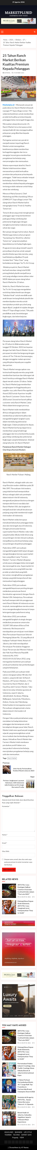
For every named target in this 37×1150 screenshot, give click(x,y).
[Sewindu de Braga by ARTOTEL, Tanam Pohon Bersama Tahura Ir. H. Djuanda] (9, 1102)
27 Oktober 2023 (18, 73)
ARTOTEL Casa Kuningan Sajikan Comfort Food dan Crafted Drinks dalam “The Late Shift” (26, 889)
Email (4, 843)
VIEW (22, 1137)
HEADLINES (8, 1132)
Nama (4, 835)
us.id (12, 105)
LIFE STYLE (28, 1132)
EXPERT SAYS (26, 1135)
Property (15, 1137)
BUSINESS (18, 1132)
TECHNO (16, 1135)
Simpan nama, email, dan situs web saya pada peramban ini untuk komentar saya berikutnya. (18, 862)
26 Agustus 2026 (25, 897)
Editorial (7, 73)
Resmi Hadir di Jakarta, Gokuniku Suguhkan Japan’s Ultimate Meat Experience (24, 1117)
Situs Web (5, 851)
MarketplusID (18, 12)
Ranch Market (12, 758)
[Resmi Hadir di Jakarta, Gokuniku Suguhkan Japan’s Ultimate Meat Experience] (9, 1118)
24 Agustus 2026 (25, 1107)
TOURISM (8, 1135)
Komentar (6, 806)
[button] (2, 32)
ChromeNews (13, 1147)
